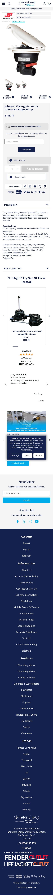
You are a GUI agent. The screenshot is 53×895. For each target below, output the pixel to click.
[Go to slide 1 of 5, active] (15, 346)
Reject (27, 455)
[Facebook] (25, 186)
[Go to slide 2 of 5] (21, 346)
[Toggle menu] (3, 3)
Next (49, 315)
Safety (26, 727)
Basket (26, 543)
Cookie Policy (26, 582)
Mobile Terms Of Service (26, 607)
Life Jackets (26, 720)
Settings (15, 455)
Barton (26, 778)
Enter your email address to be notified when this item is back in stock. (26, 134)
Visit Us (26, 638)
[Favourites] (26, 322)
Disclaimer (26, 601)
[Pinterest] (45, 186)
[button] (6, 384)
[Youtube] (37, 521)
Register (26, 555)
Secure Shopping (26, 625)
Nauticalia (26, 766)
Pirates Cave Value (26, 747)
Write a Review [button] (18, 22)
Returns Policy (26, 619)
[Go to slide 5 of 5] (37, 346)
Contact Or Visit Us (26, 588)
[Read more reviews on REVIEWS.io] (26, 364)
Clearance (26, 733)
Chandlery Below (26, 671)
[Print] (35, 186)
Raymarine (26, 797)
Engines (26, 702)
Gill (26, 772)
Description (10, 204)
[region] (26, 384)
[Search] (9, 3)
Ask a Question (12, 268)
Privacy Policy (26, 613)
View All (26, 809)
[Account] (44, 3)
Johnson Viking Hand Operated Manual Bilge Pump (27, 332)
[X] (40, 186)
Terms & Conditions (26, 632)
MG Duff (26, 784)
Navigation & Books (26, 714)
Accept (39, 455)
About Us (27, 570)
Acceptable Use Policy (26, 576)
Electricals (26, 689)
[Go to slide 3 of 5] (26, 346)
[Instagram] (30, 521)
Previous (3, 315)
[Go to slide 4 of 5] (31, 346)
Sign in (26, 549)
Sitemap (26, 650)
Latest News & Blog (26, 644)
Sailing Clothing (26, 677)
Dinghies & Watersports (26, 683)
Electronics (26, 696)
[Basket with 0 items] (49, 3)
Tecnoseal (26, 760)
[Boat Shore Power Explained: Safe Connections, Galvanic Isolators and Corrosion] (26, 421)
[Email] (30, 186)
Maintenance (26, 708)
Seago (26, 753)
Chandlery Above (27, 665)
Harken (26, 803)
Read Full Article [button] (18, 463)
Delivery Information (26, 594)
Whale (26, 791)
